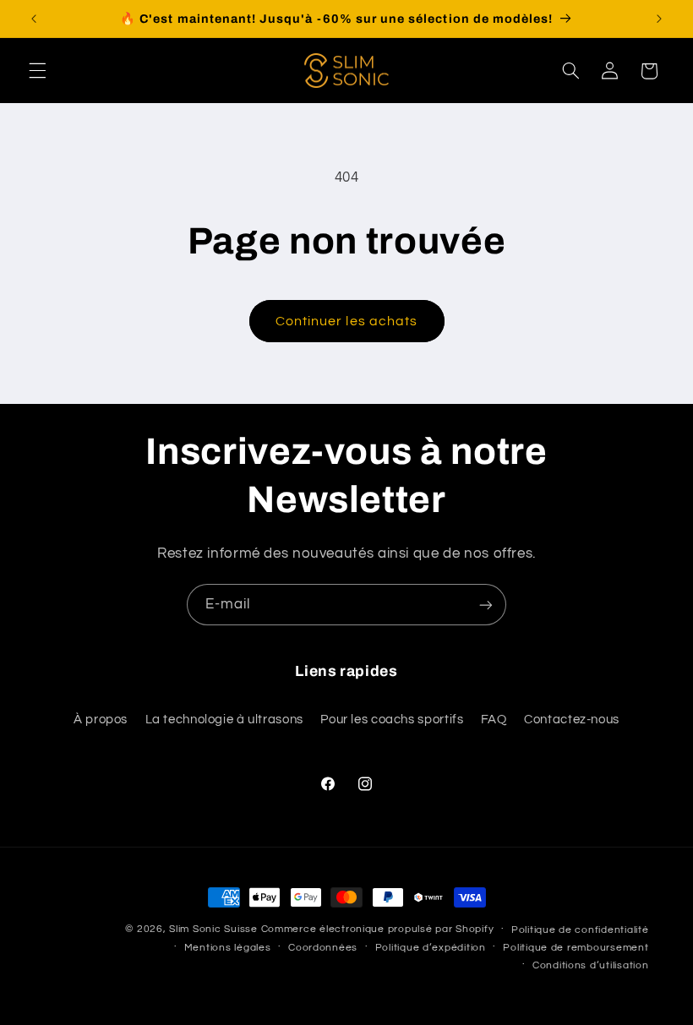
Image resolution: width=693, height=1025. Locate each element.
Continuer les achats (346, 321)
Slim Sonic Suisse (213, 929)
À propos (101, 719)
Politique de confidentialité (580, 930)
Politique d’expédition (430, 947)
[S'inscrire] (486, 604)
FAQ (494, 719)
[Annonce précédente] (33, 18)
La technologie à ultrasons (224, 719)
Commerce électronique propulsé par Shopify (377, 929)
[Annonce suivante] (659, 18)
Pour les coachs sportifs (391, 719)
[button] (37, 71)
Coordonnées (322, 947)
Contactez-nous (571, 719)
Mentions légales (227, 947)
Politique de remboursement (575, 947)
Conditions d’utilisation (590, 965)
